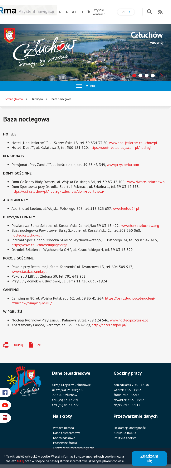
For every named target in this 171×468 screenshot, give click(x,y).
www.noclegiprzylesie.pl (129, 320)
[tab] (134, 75)
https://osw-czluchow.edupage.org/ (39, 244)
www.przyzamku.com (123, 164)
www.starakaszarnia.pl (29, 271)
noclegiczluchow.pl (26, 235)
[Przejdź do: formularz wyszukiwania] (149, 12)
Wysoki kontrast (96, 12)
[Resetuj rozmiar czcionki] (67, 12)
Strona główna (14, 99)
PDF (39, 345)
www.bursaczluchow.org (140, 225)
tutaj (20, 461)
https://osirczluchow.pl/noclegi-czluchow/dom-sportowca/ (57, 191)
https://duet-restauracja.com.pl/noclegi (120, 147)
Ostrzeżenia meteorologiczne (73, 448)
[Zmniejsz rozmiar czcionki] (60, 12)
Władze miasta (63, 428)
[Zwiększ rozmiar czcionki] (74, 12)
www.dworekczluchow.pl (146, 181)
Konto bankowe (64, 438)
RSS (160, 12)
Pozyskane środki (65, 443)
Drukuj (18, 345)
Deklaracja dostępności (130, 428)
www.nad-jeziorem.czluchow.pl (133, 142)
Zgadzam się (149, 458)
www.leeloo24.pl (125, 208)
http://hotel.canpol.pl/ (109, 325)
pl (128, 12)
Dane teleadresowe (66, 433)
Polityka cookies (125, 438)
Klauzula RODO (125, 433)
